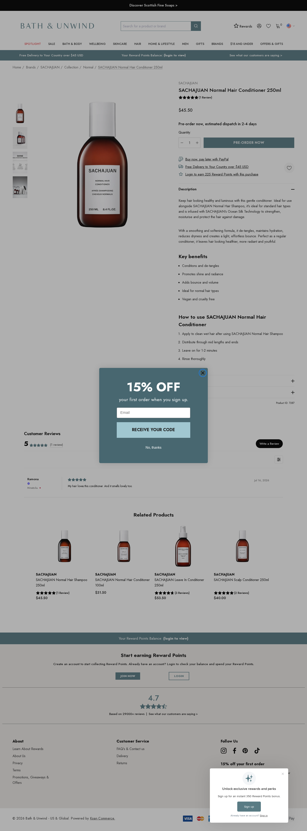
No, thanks (153, 447)
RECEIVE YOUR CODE (153, 430)
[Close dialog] (202, 373)
